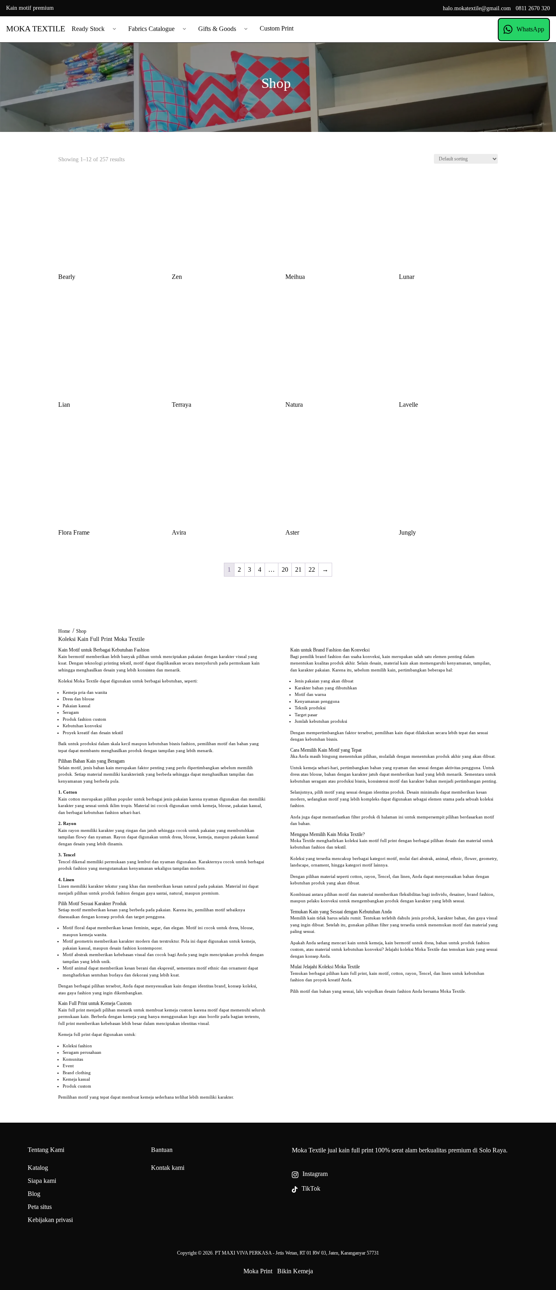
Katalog (38, 1167)
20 (285, 569)
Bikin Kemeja (295, 1271)
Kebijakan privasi (50, 1219)
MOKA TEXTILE (35, 28)
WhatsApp (530, 29)
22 (312, 569)
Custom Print (276, 28)
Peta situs (40, 1206)
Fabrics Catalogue (151, 28)
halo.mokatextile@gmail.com (477, 8)
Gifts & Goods (217, 28)
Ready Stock (88, 28)
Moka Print (257, 1271)
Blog (34, 1193)
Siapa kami (42, 1180)
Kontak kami (167, 1167)
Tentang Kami (46, 1149)
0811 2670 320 (533, 8)
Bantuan (162, 1149)
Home (64, 631)
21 (298, 569)
